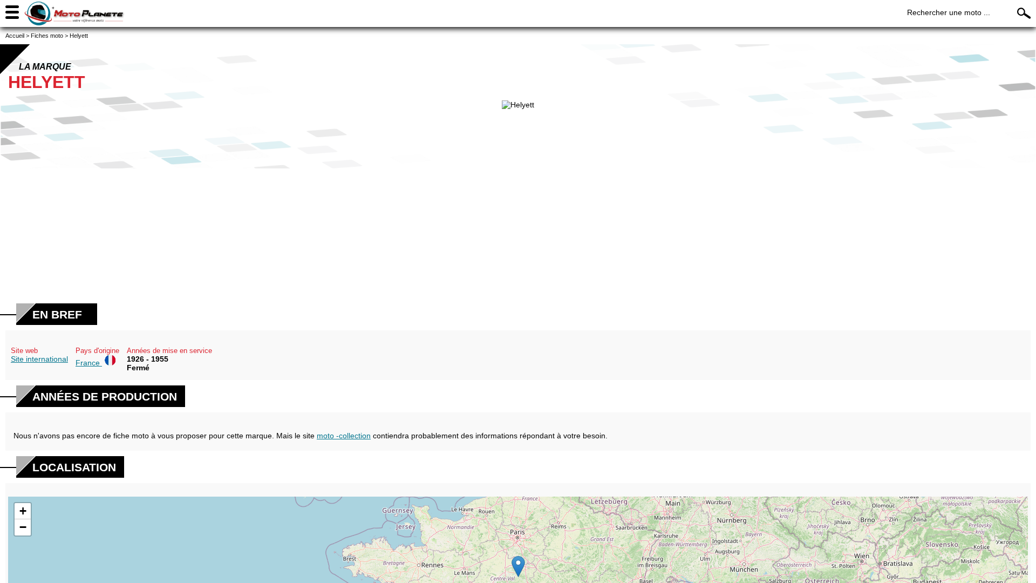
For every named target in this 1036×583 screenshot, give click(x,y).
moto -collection (344, 435)
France (89, 362)
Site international (39, 359)
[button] (518, 566)
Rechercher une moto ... (948, 12)
